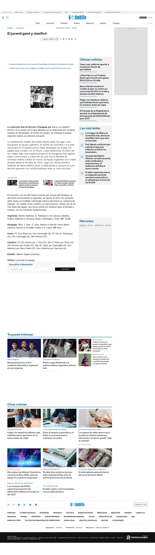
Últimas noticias (27, 513)
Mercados (102, 513)
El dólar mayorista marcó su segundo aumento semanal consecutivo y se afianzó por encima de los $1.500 (97, 177)
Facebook (13, 505)
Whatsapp (36, 505)
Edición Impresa (52, 516)
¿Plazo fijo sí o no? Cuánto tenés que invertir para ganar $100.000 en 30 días (94, 78)
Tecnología (121, 516)
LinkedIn (24, 505)
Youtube (30, 505)
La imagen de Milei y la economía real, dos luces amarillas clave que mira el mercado (97, 137)
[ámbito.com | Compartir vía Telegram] (72, 39)
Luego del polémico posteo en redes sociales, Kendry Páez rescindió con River (65, 183)
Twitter (8, 505)
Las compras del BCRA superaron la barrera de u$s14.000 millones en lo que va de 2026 (23, 490)
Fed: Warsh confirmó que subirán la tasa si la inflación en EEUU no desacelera (97, 148)
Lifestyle (140, 513)
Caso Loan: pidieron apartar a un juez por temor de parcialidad (94, 67)
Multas (104, 520)
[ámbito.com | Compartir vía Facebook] (63, 39)
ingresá (150, 17)
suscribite (143, 17)
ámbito (10, 28)
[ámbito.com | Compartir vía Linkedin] (69, 39)
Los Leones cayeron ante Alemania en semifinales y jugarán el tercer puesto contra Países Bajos (29, 184)
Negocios (90, 23)
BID (66, 12)
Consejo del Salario (78, 12)
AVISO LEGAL (69, 520)
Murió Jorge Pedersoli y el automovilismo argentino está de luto (59, 365)
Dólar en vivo (19, 12)
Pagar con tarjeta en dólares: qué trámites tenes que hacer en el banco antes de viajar (94, 102)
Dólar (38, 23)
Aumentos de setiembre (112, 12)
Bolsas (90, 225)
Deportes (20, 28)
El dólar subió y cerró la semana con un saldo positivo (58, 490)
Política (77, 23)
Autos (92, 516)
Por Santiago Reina (85, 444)
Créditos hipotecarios (94, 12)
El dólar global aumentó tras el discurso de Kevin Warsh (94, 473)
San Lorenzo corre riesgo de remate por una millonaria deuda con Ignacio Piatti (101, 360)
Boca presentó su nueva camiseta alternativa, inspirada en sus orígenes (22, 365)
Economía (50, 23)
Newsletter (150, 23)
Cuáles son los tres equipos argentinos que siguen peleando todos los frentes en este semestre (102, 346)
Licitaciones (118, 520)
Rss (133, 516)
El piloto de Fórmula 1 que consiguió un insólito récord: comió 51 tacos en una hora (40, 68)
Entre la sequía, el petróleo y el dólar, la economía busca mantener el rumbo (58, 435)
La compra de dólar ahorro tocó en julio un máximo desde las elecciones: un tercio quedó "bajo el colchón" (95, 436)
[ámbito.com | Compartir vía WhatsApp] (61, 39)
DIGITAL (54, 528)
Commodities (98, 225)
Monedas (83, 225)
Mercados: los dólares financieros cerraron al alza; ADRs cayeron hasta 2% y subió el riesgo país (24, 475)
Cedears (108, 225)
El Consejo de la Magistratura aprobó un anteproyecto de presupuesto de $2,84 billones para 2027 (95, 114)
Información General (74, 516)
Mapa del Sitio (14, 520)
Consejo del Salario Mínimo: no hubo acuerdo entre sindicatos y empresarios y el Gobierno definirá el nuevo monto (98, 162)
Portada (11, 513)
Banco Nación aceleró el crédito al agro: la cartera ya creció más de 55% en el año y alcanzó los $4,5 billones (94, 90)
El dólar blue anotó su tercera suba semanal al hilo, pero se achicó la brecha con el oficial (57, 475)
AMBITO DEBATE (97, 528)
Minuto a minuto (14, 469)
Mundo (24, 516)
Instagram (19, 505)
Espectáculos (105, 516)
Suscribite (65, 269)
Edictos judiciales (88, 520)
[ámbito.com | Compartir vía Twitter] (66, 39)
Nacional (11, 516)
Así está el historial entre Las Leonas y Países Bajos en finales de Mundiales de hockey (41, 64)
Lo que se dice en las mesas (52, 12)
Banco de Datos (85, 513)
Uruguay (116, 23)
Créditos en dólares (33, 12)
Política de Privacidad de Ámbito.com (42, 520)
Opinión (103, 23)
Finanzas (64, 23)
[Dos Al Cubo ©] (137, 537)
